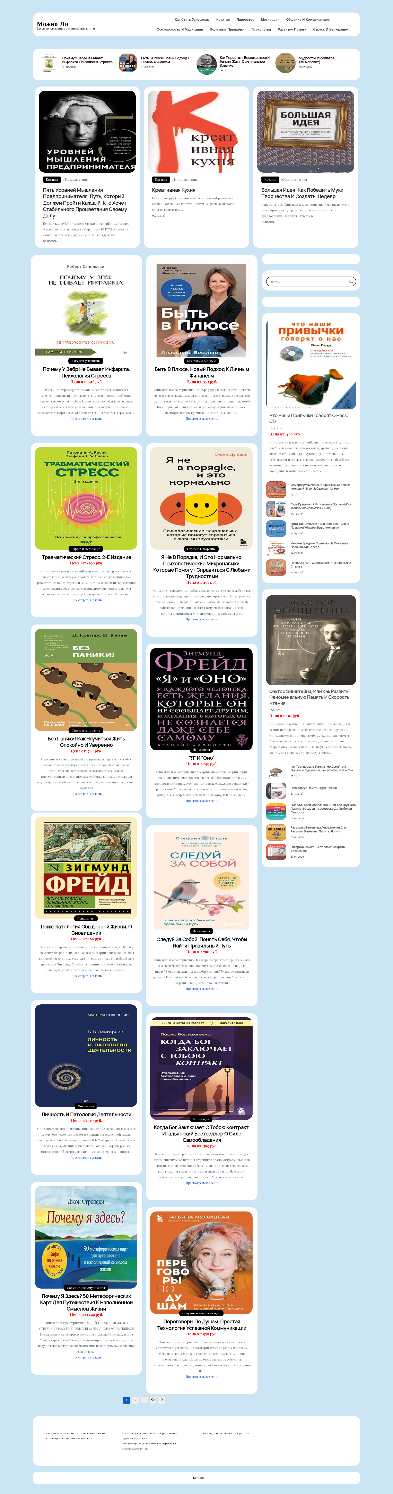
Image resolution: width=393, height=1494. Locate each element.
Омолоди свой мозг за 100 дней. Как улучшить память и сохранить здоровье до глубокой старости (323, 808)
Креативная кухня (173, 189)
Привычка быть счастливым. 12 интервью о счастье (321, 564)
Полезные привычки (227, 29)
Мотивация (270, 19)
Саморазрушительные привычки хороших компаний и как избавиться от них (320, 486)
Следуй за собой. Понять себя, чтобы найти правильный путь (202, 942)
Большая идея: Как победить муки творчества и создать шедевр (302, 192)
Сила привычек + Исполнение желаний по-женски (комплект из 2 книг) (321, 506)
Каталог (198, 1478)
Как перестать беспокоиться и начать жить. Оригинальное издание (245, 61)
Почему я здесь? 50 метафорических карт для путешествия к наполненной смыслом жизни (86, 1302)
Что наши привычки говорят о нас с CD (309, 418)
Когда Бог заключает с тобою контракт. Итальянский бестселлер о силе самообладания (202, 1133)
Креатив (223, 19)
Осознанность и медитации (180, 29)
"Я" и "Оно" (202, 757)
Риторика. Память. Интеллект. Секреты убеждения (318, 848)
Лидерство (245, 19)
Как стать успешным (192, 19)
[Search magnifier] (351, 281)
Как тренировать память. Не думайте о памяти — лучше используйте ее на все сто (322, 768)
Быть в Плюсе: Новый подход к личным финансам (165, 60)
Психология (261, 29)
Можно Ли (53, 23)
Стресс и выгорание (330, 29)
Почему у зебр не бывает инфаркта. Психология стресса (87, 60)
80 (152, 1400)
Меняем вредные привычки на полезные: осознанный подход (320, 545)
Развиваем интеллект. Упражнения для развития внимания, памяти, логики (318, 829)
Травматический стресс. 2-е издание (86, 557)
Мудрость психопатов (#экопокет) (316, 60)
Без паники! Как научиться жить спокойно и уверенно (86, 741)
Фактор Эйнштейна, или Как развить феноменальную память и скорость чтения (309, 697)
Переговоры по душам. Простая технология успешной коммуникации (201, 1324)
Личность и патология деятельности (86, 1114)
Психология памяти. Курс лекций (314, 788)
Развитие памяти (292, 29)
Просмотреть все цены (86, 419)
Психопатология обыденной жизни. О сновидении (86, 929)
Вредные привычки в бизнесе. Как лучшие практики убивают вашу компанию (320, 525)
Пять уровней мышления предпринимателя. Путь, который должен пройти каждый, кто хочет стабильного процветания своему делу (85, 202)
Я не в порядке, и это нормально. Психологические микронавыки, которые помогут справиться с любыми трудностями (202, 567)
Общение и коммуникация (308, 19)
